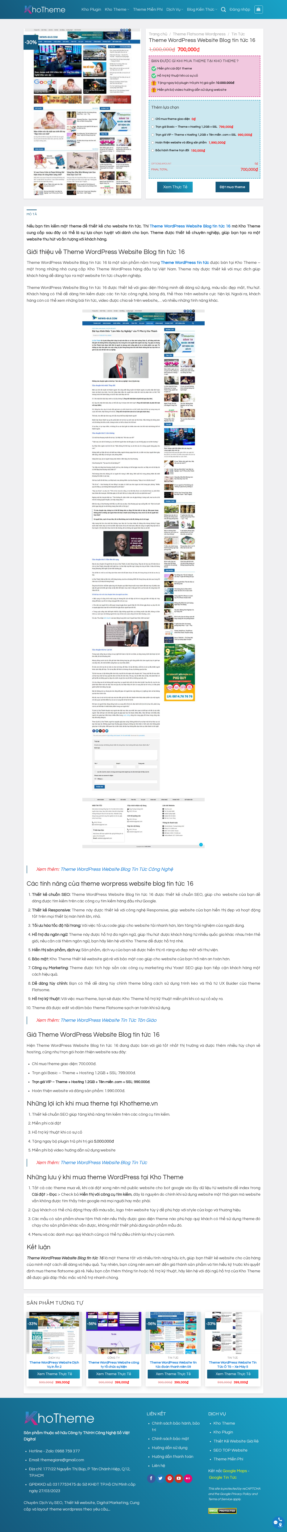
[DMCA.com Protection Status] (222, 1511)
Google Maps (235, 1471)
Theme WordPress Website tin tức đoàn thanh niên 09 (173, 1365)
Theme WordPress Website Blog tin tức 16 (190, 226)
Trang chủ (158, 34)
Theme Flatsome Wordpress (199, 34)
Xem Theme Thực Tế (54, 1374)
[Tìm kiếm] (223, 9)
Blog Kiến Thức (201, 9)
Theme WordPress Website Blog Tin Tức (103, 1162)
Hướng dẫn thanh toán (172, 1457)
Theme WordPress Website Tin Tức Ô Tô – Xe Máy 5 (233, 1365)
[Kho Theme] (45, 9)
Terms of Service (220, 1499)
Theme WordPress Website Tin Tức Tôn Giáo (108, 1020)
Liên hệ (158, 1466)
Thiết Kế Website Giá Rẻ (236, 1441)
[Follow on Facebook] (151, 1478)
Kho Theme (115, 9)
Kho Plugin (91, 9)
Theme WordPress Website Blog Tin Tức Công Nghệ (116, 869)
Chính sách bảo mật (170, 1439)
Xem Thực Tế (174, 187)
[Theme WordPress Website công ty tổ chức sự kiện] (114, 1333)
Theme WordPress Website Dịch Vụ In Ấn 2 (54, 1365)
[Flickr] (188, 1478)
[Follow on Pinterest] (169, 1478)
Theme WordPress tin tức (185, 262)
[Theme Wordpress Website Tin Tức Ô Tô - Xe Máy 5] (233, 1333)
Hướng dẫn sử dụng (169, 1448)
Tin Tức (238, 34)
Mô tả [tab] (32, 214)
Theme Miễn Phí (148, 9)
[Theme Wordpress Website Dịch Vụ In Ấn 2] (54, 1333)
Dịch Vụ (173, 9)
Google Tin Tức (223, 1477)
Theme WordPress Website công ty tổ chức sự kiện (113, 1365)
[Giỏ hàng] (258, 9)
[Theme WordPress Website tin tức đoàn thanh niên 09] (173, 1333)
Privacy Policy (241, 1494)
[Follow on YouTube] (179, 1478)
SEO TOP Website (230, 1450)
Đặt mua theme (232, 187)
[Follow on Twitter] (160, 1478)
